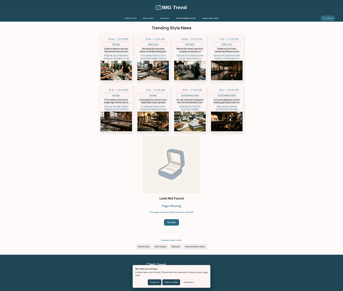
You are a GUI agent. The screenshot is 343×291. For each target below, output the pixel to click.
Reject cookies (171, 282)
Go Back (171, 222)
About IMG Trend (210, 18)
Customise (188, 282)
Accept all (154, 282)
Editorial (164, 18)
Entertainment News (186, 18)
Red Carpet (148, 18)
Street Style (130, 18)
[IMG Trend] (171, 7)
